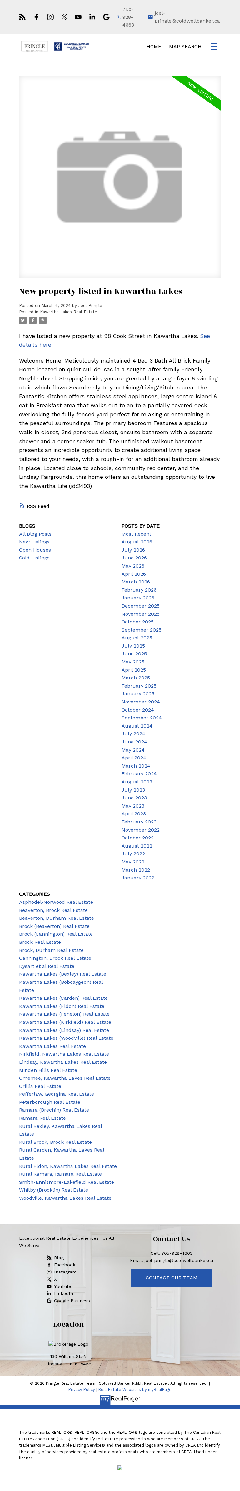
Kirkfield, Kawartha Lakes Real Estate (64, 1054)
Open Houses (35, 550)
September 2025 (142, 630)
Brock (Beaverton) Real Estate (54, 926)
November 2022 (141, 830)
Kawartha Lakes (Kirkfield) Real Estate (65, 1022)
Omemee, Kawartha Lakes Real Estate (65, 1078)
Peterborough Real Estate (49, 1102)
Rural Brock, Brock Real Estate (55, 1142)
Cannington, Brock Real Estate (55, 958)
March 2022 (136, 870)
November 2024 (141, 702)
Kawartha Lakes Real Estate (68, 311)
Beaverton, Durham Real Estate (56, 918)
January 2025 (138, 694)
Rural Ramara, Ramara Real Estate (60, 1174)
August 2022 (137, 846)
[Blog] (22, 17)
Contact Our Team (172, 1278)
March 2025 (136, 678)
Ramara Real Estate (42, 1118)
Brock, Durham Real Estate (51, 950)
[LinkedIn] (92, 17)
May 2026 (133, 566)
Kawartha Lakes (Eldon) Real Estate (61, 1006)
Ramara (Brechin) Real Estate (54, 1110)
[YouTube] (78, 17)
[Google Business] (106, 17)
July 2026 (133, 550)
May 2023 (133, 806)
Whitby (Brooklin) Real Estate (53, 1190)
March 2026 (136, 582)
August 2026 (137, 542)
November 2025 (141, 614)
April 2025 (134, 670)
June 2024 (134, 742)
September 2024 (142, 718)
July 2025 (133, 646)
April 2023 (134, 814)
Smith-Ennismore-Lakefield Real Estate (66, 1182)
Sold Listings (34, 558)
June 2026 (134, 558)
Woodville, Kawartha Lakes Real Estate (65, 1198)
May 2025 (133, 662)
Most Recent (136, 534)
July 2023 (133, 790)
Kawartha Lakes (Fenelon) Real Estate (64, 1014)
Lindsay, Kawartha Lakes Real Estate (63, 1062)
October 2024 (138, 710)
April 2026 (134, 574)
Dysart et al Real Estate (46, 966)
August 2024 (137, 726)
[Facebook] (36, 17)
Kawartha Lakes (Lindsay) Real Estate (64, 1030)
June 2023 (134, 798)
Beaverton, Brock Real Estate (53, 910)
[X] (64, 17)
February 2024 (139, 774)
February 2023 (139, 822)
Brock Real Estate (40, 942)
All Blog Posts (35, 534)
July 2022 (133, 854)
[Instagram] (50, 17)
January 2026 (138, 598)
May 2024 (133, 750)
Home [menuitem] (154, 46)
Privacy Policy (81, 1389)
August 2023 (137, 782)
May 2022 (133, 862)
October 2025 (138, 622)
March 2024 (136, 766)
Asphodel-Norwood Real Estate (56, 902)
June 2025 (134, 654)
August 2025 (137, 638)
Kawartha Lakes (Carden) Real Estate (63, 998)
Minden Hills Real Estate (48, 1070)
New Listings (34, 542)
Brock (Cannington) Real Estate (56, 934)
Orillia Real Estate (40, 1086)
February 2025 (139, 686)
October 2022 (138, 838)
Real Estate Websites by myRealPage (135, 1389)
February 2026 (139, 590)
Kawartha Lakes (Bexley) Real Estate (62, 974)
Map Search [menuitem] (185, 46)
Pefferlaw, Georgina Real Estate (56, 1094)
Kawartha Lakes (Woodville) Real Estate (66, 1038)
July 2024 (133, 734)
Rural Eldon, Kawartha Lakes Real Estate (68, 1166)
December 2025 (141, 606)
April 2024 (134, 758)
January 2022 (138, 878)
